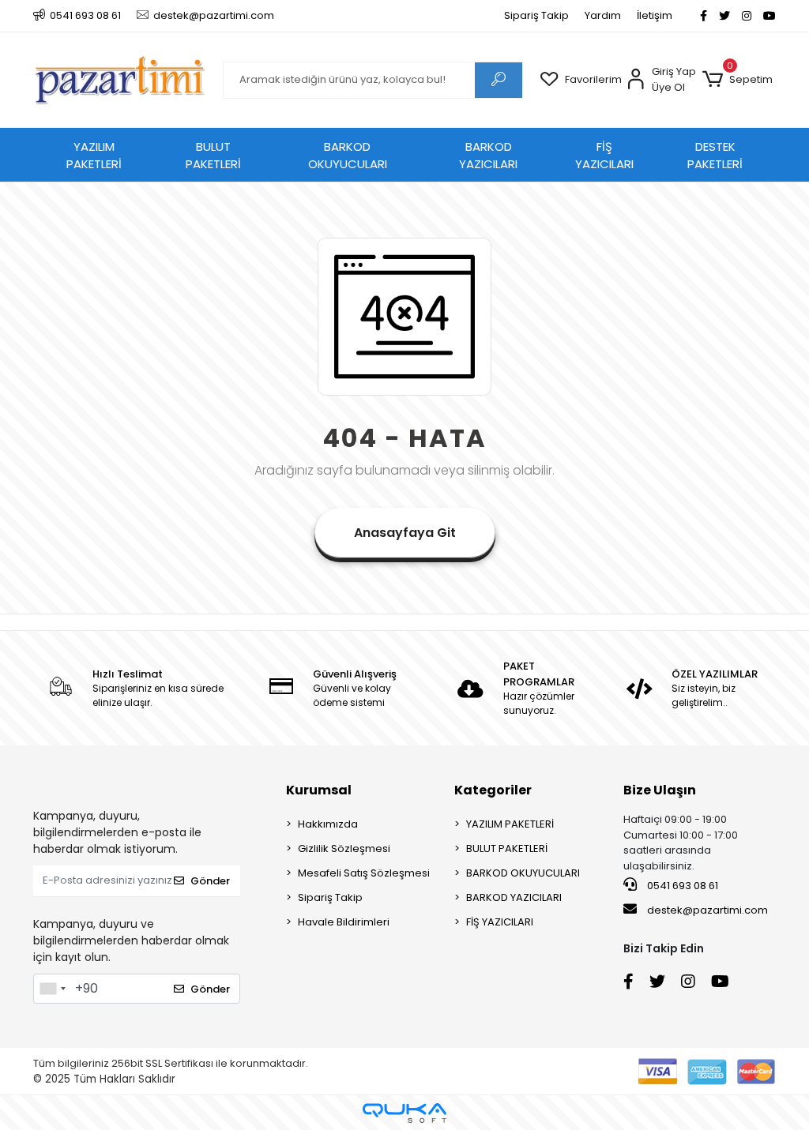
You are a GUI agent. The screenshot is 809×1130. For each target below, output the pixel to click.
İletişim (654, 15)
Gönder (210, 880)
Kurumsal (319, 790)
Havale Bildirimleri (343, 921)
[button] (737, 79)
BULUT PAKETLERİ (213, 155)
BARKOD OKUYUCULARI (347, 155)
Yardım (603, 15)
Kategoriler (493, 790)
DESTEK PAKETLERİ (715, 155)
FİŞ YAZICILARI (604, 155)
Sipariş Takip (536, 15)
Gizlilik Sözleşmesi (344, 848)
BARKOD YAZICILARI (488, 155)
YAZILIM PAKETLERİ (94, 155)
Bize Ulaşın (659, 790)
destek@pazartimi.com (707, 910)
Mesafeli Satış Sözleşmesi (364, 872)
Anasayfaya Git (405, 533)
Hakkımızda (328, 824)
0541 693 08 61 (681, 885)
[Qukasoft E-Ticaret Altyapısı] (404, 1113)
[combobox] (52, 988)
